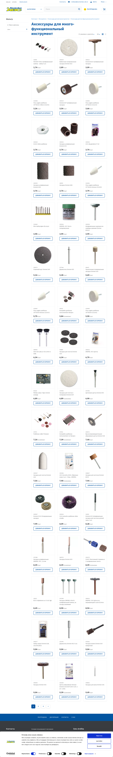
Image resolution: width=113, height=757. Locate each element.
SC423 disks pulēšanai (40, 144)
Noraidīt (99, 746)
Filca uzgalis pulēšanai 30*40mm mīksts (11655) (41, 104)
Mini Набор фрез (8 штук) (41, 226)
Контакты (63, 2)
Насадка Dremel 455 (65, 559)
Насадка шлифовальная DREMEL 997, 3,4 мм (41, 560)
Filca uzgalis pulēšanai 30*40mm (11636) (92, 311)
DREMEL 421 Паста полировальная (65, 227)
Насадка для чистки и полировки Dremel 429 (66, 394)
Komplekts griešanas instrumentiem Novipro (66, 311)
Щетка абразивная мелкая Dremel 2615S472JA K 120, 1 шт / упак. (68, 687)
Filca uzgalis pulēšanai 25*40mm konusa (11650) (94, 186)
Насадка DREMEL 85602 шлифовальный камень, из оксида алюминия (67, 602)
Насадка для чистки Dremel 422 (42, 476)
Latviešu (14, 2)
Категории (31, 9)
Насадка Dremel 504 (39, 685)
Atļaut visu (99, 735)
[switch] (49, 753)
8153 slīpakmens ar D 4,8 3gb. (42, 600)
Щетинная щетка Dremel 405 (95, 393)
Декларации (54, 717)
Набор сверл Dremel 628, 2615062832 (41, 644)
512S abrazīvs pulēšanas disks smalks (68, 517)
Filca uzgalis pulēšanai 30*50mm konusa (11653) (41, 311)
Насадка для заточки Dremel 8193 (95, 476)
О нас (73, 717)
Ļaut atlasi (99, 741)
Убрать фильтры (14, 25)
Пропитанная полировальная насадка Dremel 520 (95, 270)
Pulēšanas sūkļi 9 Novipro (41, 434)
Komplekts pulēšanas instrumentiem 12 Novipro (67, 435)
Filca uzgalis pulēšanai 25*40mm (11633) (92, 104)
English (8, 2)
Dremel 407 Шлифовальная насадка (68, 104)
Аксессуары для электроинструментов (58, 19)
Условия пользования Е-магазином (42, 729)
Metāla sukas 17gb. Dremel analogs (41, 394)
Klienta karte (23, 2)
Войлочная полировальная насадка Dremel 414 (67, 63)
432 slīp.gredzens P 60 (92, 144)
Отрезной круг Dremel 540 (41, 269)
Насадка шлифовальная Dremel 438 (41, 186)
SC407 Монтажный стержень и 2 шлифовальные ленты (95, 560)
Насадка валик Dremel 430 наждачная (94, 644)
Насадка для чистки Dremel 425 (68, 352)
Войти (95, 2)
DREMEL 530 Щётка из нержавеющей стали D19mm (95, 601)
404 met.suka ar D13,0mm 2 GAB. (42, 352)
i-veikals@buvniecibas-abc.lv (79, 2)
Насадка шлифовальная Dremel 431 (67, 145)
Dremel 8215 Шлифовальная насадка (94, 63)
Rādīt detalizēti (89, 753)
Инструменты (42, 19)
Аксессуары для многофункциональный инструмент (85, 19)
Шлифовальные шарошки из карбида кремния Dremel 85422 (94, 228)
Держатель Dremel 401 (66, 269)
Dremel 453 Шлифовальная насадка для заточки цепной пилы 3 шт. (95, 518)
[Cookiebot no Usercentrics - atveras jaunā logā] (10, 754)
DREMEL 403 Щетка (92, 351)
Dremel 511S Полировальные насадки (42, 517)
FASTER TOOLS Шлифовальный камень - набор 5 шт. (42, 63)
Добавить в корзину (43, 72)
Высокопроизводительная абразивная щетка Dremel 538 (95, 435)
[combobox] (63, 9)
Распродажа (92, 9)
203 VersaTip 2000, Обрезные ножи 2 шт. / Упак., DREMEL (68, 476)
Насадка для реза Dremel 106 (95, 685)
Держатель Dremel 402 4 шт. (68, 643)
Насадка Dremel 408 (65, 185)
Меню (103, 2)
